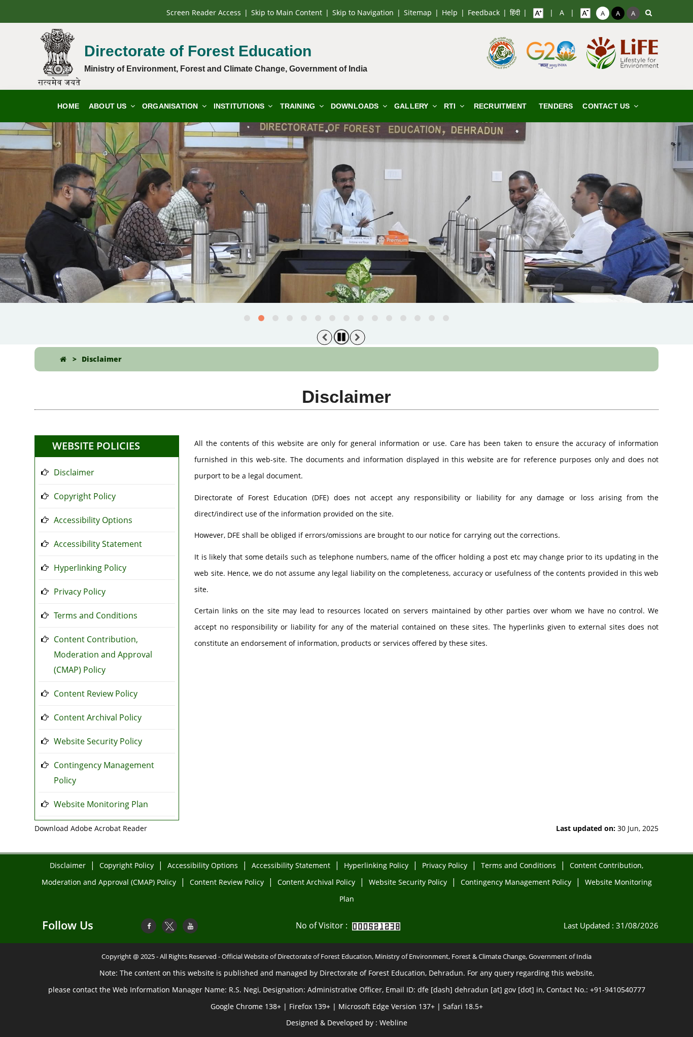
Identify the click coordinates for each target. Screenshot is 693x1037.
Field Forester (362, 178)
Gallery (412, 106)
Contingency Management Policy (104, 772)
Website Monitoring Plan (101, 804)
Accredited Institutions (261, 201)
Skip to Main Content (286, 12)
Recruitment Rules (370, 154)
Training (299, 106)
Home (68, 106)
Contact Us (607, 106)
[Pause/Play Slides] (341, 336)
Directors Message (182, 131)
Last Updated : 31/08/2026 (611, 925)
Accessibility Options (93, 520)
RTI (451, 106)
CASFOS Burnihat (252, 131)
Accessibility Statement (98, 543)
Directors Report (366, 131)
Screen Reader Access (203, 12)
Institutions (240, 106)
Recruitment (500, 106)
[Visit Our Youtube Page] (190, 926)
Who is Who (117, 224)
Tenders (556, 106)
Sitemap (418, 12)
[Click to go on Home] (63, 359)
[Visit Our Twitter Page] (169, 926)
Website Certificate (129, 271)
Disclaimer (102, 359)
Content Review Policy (95, 693)
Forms (349, 201)
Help (450, 12)
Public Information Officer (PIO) (496, 162)
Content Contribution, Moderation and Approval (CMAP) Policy (103, 654)
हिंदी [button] (515, 12)
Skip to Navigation (363, 12)
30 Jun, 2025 (607, 828)
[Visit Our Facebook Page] (148, 926)
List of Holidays (123, 294)
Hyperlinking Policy (90, 567)
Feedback (484, 12)
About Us (109, 106)
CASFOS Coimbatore (257, 154)
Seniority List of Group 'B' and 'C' (141, 326)
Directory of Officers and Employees (192, 186)
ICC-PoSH (468, 194)
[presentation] (324, 337)
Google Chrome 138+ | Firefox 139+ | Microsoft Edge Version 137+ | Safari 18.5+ (347, 1006)
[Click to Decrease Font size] (585, 13)
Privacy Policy (80, 591)
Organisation (171, 106)
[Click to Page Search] (648, 13)
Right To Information (487, 131)
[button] (247, 318)
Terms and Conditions (95, 615)
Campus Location (127, 248)
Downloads (356, 106)
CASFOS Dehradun (254, 178)
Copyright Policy (85, 496)
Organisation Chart (183, 154)
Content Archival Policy (98, 717)
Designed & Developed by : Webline (346, 1022)
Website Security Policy (98, 741)
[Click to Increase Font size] (538, 13)
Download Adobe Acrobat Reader (90, 828)
